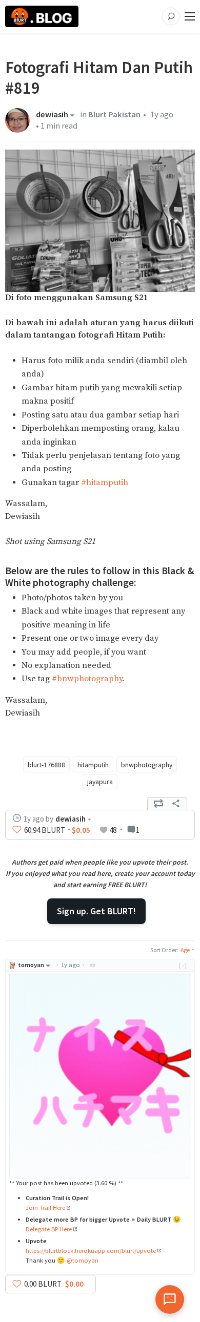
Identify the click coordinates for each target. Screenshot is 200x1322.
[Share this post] (176, 803)
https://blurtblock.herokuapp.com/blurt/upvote (91, 1250)
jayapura (100, 781)
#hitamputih (104, 482)
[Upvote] (17, 829)
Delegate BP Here (49, 1229)
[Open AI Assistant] (169, 1299)
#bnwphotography (87, 679)
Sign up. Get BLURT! (96, 911)
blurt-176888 (46, 764)
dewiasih (52, 115)
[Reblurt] (158, 803)
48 (112, 830)
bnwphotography (146, 764)
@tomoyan (82, 1260)
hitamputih (93, 764)
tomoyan (31, 965)
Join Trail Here (45, 1207)
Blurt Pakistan (114, 114)
